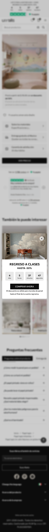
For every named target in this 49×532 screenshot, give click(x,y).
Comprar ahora (24, 286)
